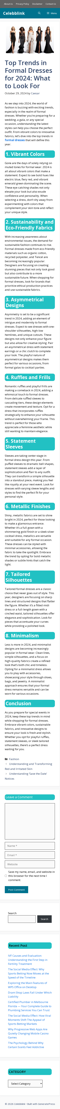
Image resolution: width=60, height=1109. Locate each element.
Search (12, 913)
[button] (39, 13)
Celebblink (14, 13)
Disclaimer (37, 3)
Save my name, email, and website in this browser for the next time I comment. (31, 876)
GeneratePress (46, 1103)
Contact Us (51, 3)
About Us (8, 3)
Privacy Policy (22, 3)
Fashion (14, 759)
